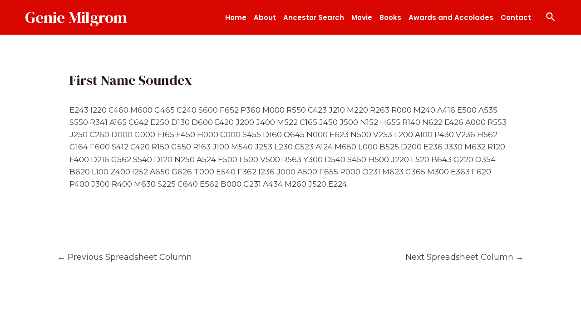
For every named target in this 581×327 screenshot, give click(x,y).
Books (390, 17)
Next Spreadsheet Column (464, 257)
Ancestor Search (313, 17)
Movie (361, 17)
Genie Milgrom (76, 17)
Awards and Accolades (451, 17)
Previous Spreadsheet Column (124, 257)
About (265, 17)
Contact (516, 17)
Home (235, 17)
